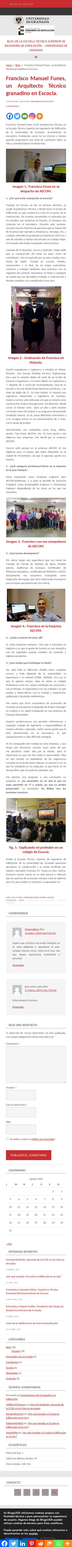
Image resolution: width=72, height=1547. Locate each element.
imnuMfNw (12, 1432)
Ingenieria (10, 903)
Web (8, 1122)
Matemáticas (32, 929)
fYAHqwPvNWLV (14, 1423)
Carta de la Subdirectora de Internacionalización (32, 1323)
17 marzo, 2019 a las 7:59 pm (40, 990)
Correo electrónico (17, 1105)
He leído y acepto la (33, 1139)
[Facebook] (9, 116)
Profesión (11, 1378)
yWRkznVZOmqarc (16, 1404)
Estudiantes (12, 1362)
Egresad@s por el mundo (35, 898)
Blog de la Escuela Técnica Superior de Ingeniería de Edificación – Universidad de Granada (36, 46)
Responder (18, 965)
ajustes (33, 1533)
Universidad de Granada (31, 20)
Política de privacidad (43, 1139)
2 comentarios (12, 106)
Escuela (50, 898)
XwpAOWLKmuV (15, 1414)
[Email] (24, 116)
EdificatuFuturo (47, 900)
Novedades (12, 1373)
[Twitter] (17, 116)
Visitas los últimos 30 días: (20, 1458)
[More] (39, 116)
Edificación (32, 900)
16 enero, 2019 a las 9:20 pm (40, 933)
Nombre (11, 1087)
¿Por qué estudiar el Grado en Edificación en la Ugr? (33, 1276)
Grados (10, 1368)
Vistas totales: (14, 1464)
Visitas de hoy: (14, 1453)
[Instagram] (32, 116)
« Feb (9, 1244)
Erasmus (61, 900)
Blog (20, 898)
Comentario (13, 1043)
